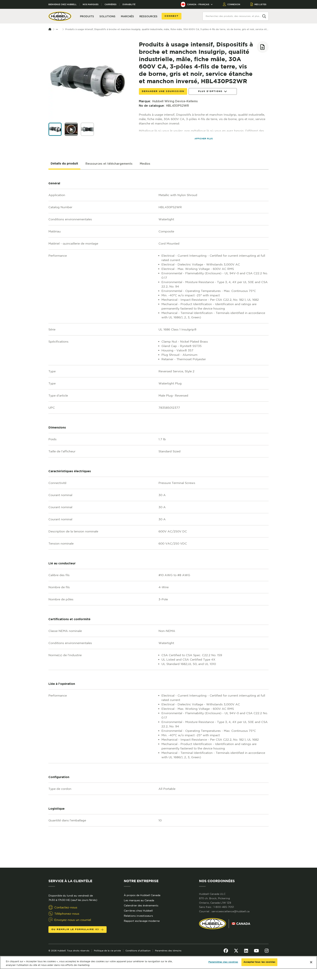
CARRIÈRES (110, 4)
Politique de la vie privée (107, 950)
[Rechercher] (264, 16)
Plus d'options (210, 91)
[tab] (64, 164)
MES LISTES (260, 4)
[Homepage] (50, 29)
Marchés (127, 16)
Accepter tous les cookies (259, 962)
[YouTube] (256, 951)
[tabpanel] (158, 519)
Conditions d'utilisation (137, 950)
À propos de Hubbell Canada (142, 895)
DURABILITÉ (129, 4)
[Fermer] (311, 962)
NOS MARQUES (91, 4)
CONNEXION (233, 4)
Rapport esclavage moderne (142, 920)
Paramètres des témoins (168, 950)
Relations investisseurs (138, 915)
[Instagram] (267, 951)
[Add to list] (263, 47)
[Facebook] (226, 951)
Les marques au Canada (139, 900)
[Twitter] (236, 951)
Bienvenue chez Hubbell (62, 4)
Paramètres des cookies (223, 962)
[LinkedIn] (246, 951)
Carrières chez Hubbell (138, 910)
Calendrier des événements (141, 905)
